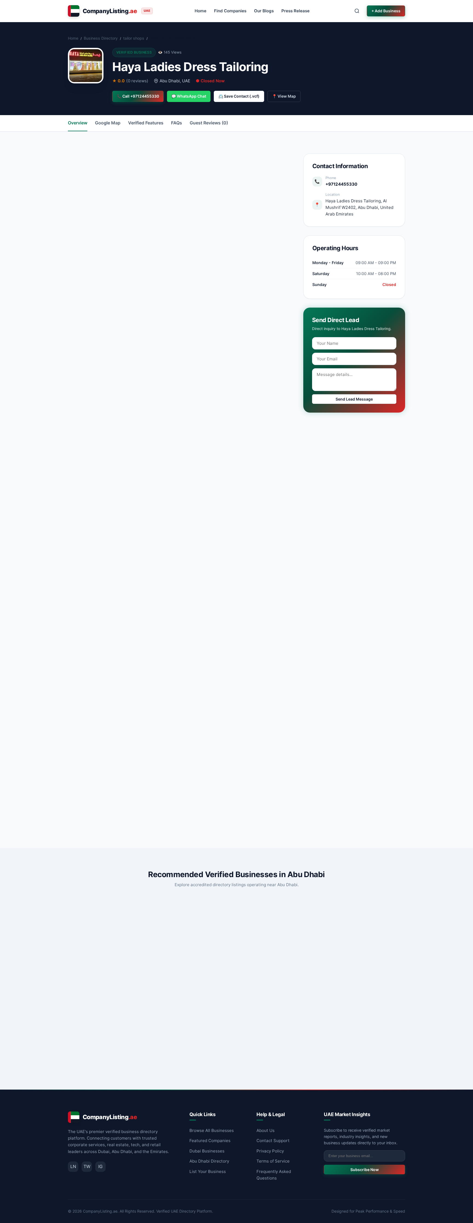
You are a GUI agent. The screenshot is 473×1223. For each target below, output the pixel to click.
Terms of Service (273, 1161)
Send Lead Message (354, 399)
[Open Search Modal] (356, 10)
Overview (77, 122)
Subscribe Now (364, 1169)
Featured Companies (209, 1140)
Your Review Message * (108, 764)
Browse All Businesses (211, 1130)
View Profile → (151, 1064)
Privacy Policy (270, 1151)
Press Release (295, 10)
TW (86, 1166)
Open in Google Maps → (256, 240)
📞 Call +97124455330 (138, 96)
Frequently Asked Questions (273, 1175)
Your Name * (97, 715)
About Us (265, 1130)
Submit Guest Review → (117, 810)
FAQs (176, 122)
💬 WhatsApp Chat (188, 96)
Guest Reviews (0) (209, 122)
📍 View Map (284, 96)
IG (100, 1166)
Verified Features (145, 122)
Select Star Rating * (104, 739)
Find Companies (230, 10)
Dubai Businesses (206, 1151)
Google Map (107, 122)
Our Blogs (264, 10)
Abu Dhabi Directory (209, 1161)
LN (73, 1166)
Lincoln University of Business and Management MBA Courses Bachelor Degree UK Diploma (120, 994)
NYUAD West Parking (216, 987)
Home (200, 10)
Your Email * (194, 715)
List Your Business (207, 1171)
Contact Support (273, 1140)
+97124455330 (341, 184)
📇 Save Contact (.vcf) (238, 96)
